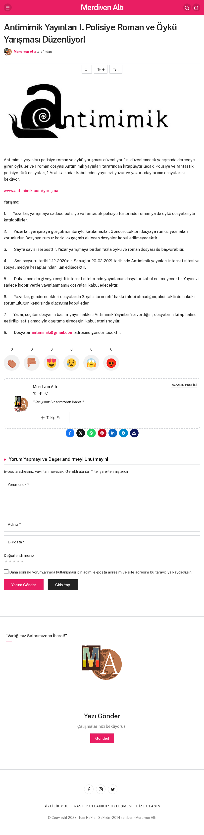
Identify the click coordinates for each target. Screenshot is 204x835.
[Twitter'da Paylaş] (80, 433)
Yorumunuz (18, 484)
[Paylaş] (134, 433)
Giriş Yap (62, 585)
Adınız (14, 524)
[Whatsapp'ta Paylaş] (91, 433)
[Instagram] (46, 394)
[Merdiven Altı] (22, 403)
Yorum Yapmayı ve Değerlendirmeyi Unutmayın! (58, 459)
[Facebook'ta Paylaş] (70, 433)
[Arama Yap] (187, 7)
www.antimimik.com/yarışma (31, 190)
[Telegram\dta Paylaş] (123, 433)
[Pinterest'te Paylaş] (102, 433)
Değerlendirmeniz (19, 555)
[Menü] (8, 7)
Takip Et (53, 418)
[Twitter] (35, 394)
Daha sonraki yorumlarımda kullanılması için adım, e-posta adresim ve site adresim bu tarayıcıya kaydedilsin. (100, 572)
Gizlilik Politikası (63, 806)
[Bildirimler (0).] (196, 7)
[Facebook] (41, 394)
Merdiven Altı (102, 7)
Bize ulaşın (148, 806)
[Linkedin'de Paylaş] (112, 433)
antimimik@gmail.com (52, 332)
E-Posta (16, 542)
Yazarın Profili (184, 385)
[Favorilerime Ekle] (87, 69)
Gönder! (102, 738)
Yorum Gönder (23, 585)
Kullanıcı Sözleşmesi (109, 806)
